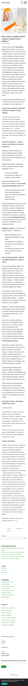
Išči (25, 538)
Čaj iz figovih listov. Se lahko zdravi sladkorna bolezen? (12, 552)
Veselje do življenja (5, 597)
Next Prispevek (19, 529)
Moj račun (3, 641)
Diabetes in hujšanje (5, 584)
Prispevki (3, 536)
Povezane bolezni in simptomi (7, 586)
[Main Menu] (25, 2)
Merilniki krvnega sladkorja (7, 607)
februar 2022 (4, 572)
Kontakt (3, 651)
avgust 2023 (4, 570)
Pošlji (4, 666)
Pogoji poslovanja (5, 653)
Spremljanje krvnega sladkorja (7, 594)
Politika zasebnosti (5, 655)
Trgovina (3, 642)
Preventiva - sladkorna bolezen (8, 617)
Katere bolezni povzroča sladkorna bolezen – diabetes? (13, 556)
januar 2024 (3, 568)
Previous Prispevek (8, 529)
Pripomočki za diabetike (6, 592)
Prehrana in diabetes (5, 43)
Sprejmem (4, 683)
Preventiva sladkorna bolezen (7, 590)
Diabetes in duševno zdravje (7, 581)
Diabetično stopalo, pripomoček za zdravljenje (11, 554)
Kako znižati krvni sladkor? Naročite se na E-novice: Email (13, 660)
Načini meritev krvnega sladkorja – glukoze (10, 558)
